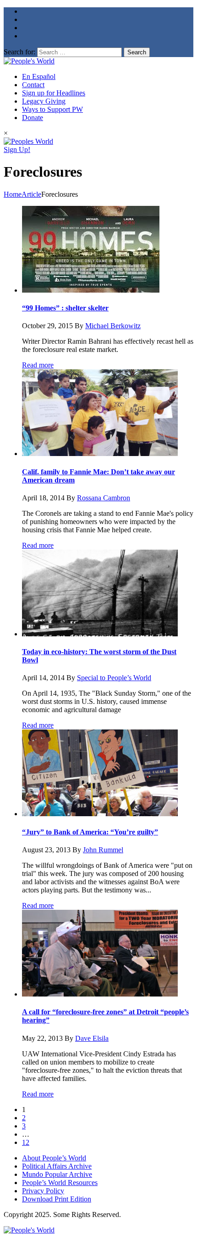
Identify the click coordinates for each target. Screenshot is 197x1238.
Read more (38, 365)
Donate (32, 117)
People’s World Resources (60, 1182)
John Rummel (103, 850)
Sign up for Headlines (53, 93)
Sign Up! (17, 149)
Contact (33, 85)
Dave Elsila (92, 1038)
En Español (38, 76)
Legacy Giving (44, 101)
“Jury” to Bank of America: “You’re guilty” (90, 832)
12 (25, 1142)
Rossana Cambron (103, 498)
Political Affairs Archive (57, 1166)
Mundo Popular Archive (57, 1174)
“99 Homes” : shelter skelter (65, 308)
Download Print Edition (56, 1199)
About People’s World (54, 1158)
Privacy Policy (43, 1191)
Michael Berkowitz (113, 326)
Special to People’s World (114, 678)
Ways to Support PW (52, 109)
